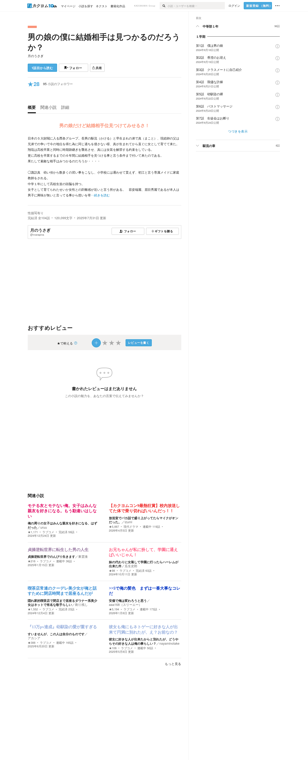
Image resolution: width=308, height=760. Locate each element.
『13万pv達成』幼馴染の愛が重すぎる (62, 627)
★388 (31, 642)
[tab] (33, 108)
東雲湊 (83, 556)
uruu (43, 527)
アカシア (34, 638)
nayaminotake (169, 643)
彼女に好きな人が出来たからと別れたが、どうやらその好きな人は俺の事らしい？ (143, 641)
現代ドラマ (131, 527)
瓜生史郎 (131, 566)
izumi (128, 522)
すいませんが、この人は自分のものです (56, 634)
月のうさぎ (36, 55)
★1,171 (33, 532)
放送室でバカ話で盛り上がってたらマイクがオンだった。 (143, 520)
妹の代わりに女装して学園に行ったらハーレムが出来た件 (143, 564)
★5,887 (114, 526)
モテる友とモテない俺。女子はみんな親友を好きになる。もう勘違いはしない (62, 510)
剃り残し (81, 604)
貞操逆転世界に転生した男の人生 (58, 549)
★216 (31, 561)
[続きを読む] (104, 166)
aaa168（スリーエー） (125, 604)
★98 (112, 570)
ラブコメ (48, 532)
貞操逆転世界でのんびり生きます (51, 556)
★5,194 (114, 609)
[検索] (164, 5)
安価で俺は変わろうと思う (128, 600)
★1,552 (33, 609)
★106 (113, 648)
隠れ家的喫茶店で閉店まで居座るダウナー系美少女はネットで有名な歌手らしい (62, 602)
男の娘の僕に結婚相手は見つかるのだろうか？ (104, 42)
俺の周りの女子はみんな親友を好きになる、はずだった (62, 525)
